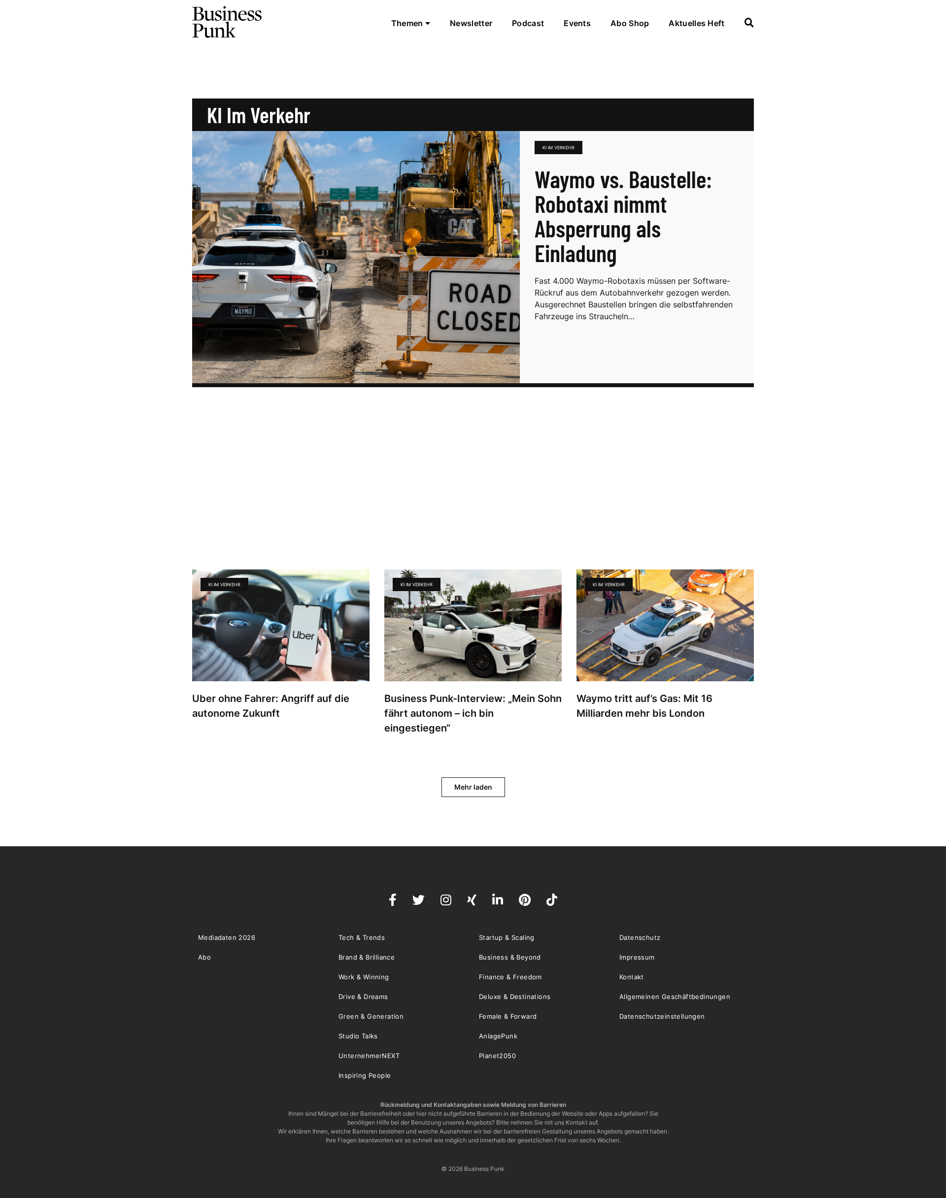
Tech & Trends (361, 937)
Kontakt (631, 977)
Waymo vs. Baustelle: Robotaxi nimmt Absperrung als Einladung (623, 215)
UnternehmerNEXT (369, 1056)
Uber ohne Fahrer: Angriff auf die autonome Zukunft (270, 706)
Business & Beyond (510, 957)
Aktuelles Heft (696, 23)
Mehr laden (473, 787)
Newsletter (471, 23)
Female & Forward (508, 1016)
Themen (408, 23)
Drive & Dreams (363, 996)
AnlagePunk (498, 1036)
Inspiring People (364, 1075)
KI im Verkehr (558, 147)
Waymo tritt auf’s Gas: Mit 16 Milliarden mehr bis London (644, 706)
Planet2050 (497, 1056)
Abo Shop (629, 23)
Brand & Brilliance (366, 957)
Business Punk (227, 22)
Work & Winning (363, 977)
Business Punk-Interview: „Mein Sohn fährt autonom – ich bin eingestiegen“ (473, 713)
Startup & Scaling (507, 937)
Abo (204, 957)
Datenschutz (639, 937)
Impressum (637, 957)
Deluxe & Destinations (514, 996)
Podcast (528, 23)
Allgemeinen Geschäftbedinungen (674, 996)
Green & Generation (371, 1016)
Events (577, 23)
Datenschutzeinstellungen (662, 1016)
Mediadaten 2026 (226, 937)
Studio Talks (358, 1036)
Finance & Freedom (510, 977)
